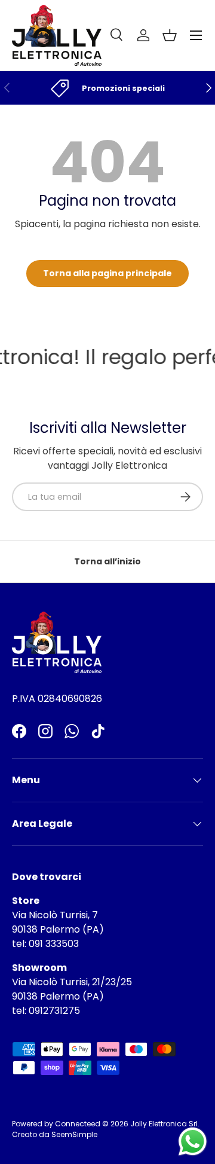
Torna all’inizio (107, 561)
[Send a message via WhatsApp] (192, 1141)
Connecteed (77, 1124)
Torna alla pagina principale (107, 273)
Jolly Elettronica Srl (164, 1124)
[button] (169, 35)
